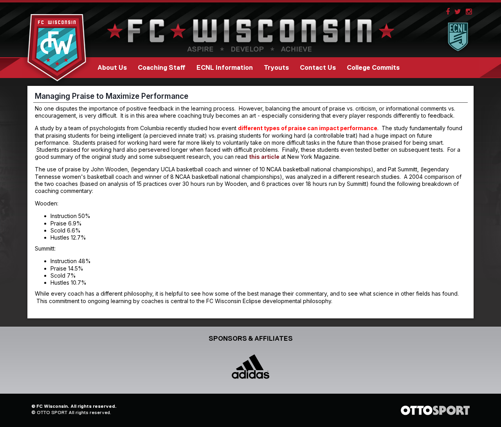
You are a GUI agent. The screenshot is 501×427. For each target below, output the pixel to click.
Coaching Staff (162, 67)
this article (264, 156)
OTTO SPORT (52, 412)
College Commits (373, 67)
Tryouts (276, 67)
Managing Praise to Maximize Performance (111, 96)
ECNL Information (224, 67)
